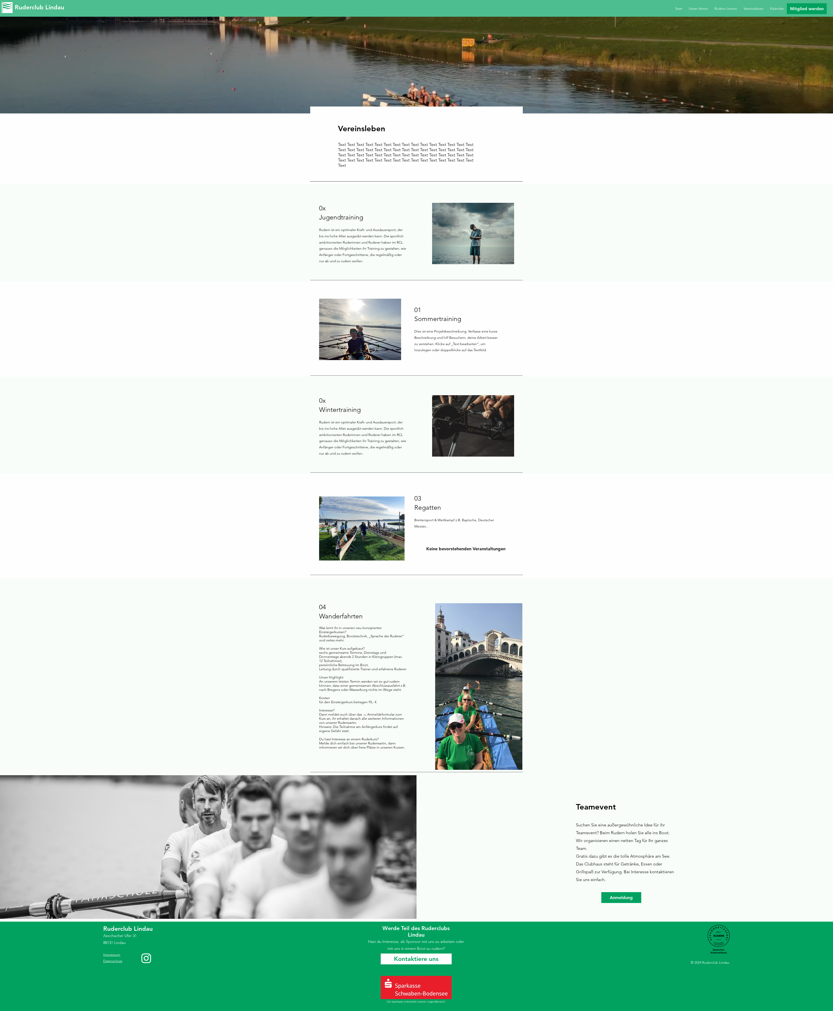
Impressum (111, 955)
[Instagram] (146, 958)
